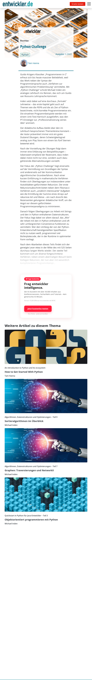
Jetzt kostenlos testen (38, 308)
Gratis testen (77, 4)
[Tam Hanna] (24, 63)
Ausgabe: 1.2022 (63, 54)
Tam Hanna (33, 63)
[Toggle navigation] (18, 4)
